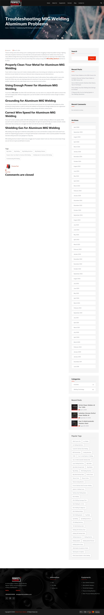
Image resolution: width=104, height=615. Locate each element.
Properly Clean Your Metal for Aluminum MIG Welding (18, 155)
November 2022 (78, 264)
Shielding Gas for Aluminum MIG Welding (42, 155)
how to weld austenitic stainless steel (81, 459)
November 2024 (78, 156)
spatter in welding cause (78, 489)
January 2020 (77, 352)
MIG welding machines (86, 470)
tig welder (87, 515)
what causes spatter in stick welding (81, 555)
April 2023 (76, 239)
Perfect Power (90, 474)
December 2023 (78, 200)
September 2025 (78, 132)
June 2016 (76, 366)
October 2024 (77, 161)
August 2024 (77, 166)
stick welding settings (78, 511)
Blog (75, 3)
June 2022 (76, 288)
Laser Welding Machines (78, 463)
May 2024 (76, 176)
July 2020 (76, 332)
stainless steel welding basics (79, 493)
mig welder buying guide (78, 467)
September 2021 (78, 313)
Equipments (62, 3)
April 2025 (76, 142)
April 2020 (76, 337)
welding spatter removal (88, 540)
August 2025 (77, 137)
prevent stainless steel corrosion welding (82, 485)
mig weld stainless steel (78, 474)
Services (70, 3)
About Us (54, 3)
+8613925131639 (10, 594)
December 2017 (78, 361)
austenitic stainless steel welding (80, 448)
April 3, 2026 (83, 409)
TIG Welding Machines (78, 522)
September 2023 (78, 215)
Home (48, 3)
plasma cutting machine (78, 481)
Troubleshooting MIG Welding (13, 158)
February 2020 (78, 347)
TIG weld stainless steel (78, 526)
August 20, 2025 (84, 426)
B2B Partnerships (76, 452)
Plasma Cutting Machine (89, 591)
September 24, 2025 (85, 418)
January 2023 (77, 254)
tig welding (75, 518)
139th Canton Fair (77, 441)
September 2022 (78, 274)
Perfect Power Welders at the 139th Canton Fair (84, 75)
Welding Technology (79, 389)
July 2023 (76, 225)
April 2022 (76, 298)
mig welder (9, 151)
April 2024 (76, 181)
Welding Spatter (76, 540)
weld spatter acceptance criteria (80, 548)
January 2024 (77, 195)
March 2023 (77, 244)
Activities (12, 28)
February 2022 (77, 308)
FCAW (74, 456)
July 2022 (76, 283)
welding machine (88, 537)
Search (74, 51)
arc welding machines (78, 445)
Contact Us (81, 3)
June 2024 (76, 171)
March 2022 (77, 303)
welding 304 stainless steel (79, 529)
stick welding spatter (77, 515)
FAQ (53, 582)
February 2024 (78, 190)
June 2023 (76, 230)
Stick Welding (76, 496)
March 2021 (77, 327)
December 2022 (78, 259)
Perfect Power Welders (21, 612)
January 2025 (77, 151)
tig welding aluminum (86, 518)
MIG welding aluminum (53, 58)
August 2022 (77, 278)
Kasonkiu (9, 50)
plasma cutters (85, 478)
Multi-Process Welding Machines (91, 593)
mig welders (90, 467)
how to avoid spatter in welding (85, 456)
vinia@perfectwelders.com (24, 594)
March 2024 (77, 186)
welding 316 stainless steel (79, 533)
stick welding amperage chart (80, 500)
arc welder (85, 441)
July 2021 (76, 317)
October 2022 (77, 269)
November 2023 (78, 205)
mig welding (17, 151)
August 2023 (77, 220)
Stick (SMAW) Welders (88, 582)
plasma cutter (76, 478)
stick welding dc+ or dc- (78, 504)
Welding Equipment (77, 537)
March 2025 (77, 147)
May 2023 (76, 234)
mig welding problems (40, 151)
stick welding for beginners (79, 507)
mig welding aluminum (27, 151)
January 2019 (77, 357)
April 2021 (76, 322)
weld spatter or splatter (78, 551)
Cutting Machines (87, 452)
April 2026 (76, 127)
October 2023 (77, 210)
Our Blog (54, 585)
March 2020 (77, 342)
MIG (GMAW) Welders (88, 585)
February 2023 (77, 249)
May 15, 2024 (17, 50)
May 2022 (76, 293)
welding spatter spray (78, 544)
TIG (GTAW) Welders (88, 588)
